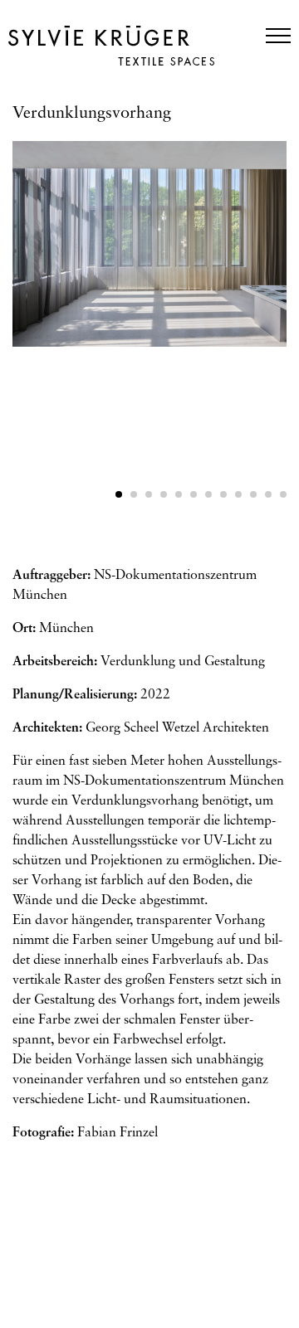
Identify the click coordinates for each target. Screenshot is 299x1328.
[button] (118, 494)
